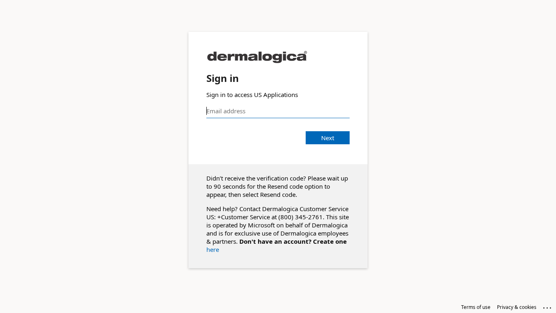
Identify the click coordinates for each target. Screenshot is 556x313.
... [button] (548, 306)
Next (327, 138)
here (212, 249)
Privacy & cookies (516, 307)
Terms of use (475, 307)
